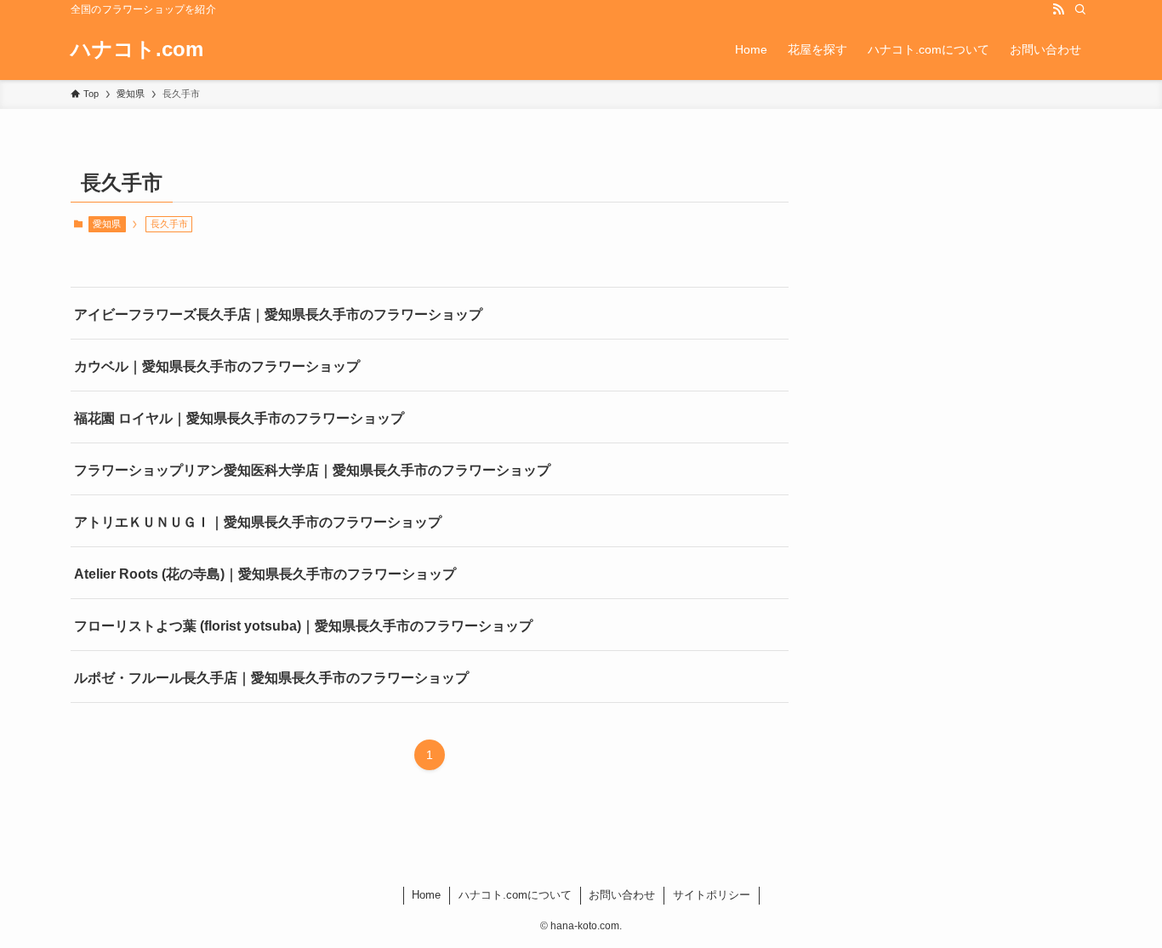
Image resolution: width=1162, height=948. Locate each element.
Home (426, 894)
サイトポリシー (711, 894)
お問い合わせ (622, 894)
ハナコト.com (137, 49)
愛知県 (107, 224)
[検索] (1080, 9)
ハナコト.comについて (515, 894)
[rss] (1058, 9)
